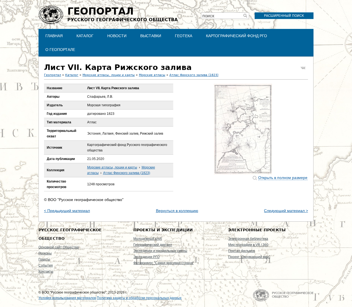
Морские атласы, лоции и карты (108, 75)
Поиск (208, 16)
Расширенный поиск (284, 16)
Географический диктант (152, 245)
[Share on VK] (303, 68)
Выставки (150, 36)
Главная (54, 36)
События (45, 265)
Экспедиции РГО (146, 257)
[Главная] (50, 15)
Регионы (45, 253)
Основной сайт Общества (58, 247)
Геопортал (52, 75)
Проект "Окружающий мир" (249, 257)
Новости (117, 36)
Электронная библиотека (248, 239)
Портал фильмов (241, 251)
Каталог (85, 36)
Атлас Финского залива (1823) (193, 75)
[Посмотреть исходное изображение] (243, 129)
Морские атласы (152, 75)
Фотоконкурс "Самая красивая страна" (163, 263)
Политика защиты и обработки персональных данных (139, 298)
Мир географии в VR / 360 (248, 245)
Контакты (45, 271)
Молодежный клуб (147, 239)
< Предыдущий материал (67, 210)
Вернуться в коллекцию (177, 210)
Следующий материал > (286, 210)
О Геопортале (60, 49)
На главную (283, 295)
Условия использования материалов (67, 298)
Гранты (44, 259)
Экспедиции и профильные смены (160, 251)
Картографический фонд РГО (236, 36)
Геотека (183, 36)
